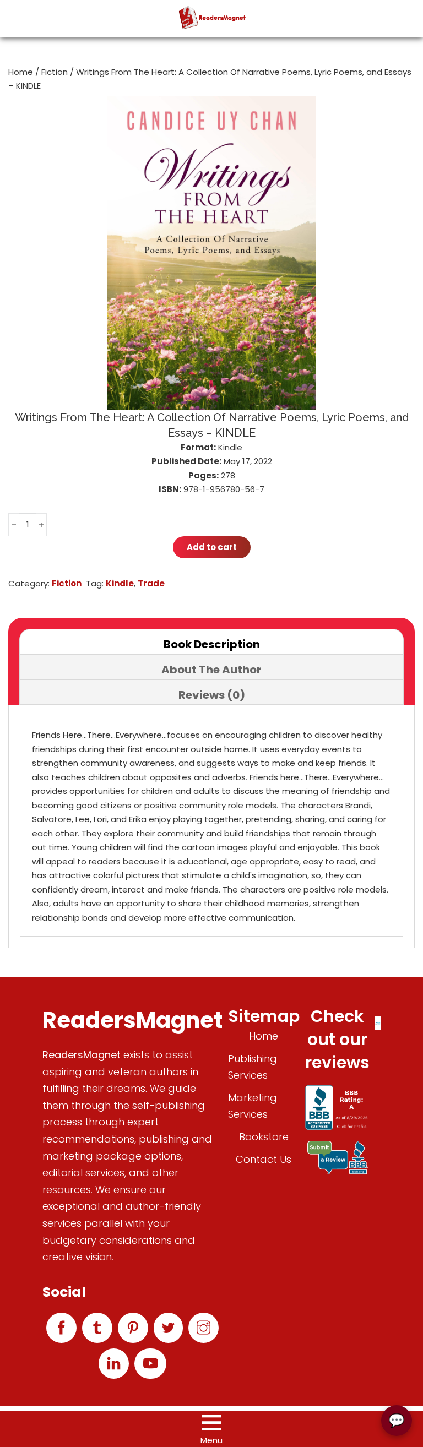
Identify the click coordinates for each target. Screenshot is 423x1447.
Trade (151, 583)
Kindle (120, 583)
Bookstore (264, 1137)
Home (20, 72)
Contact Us (263, 1159)
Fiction (54, 72)
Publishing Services (252, 1067)
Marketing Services (252, 1106)
